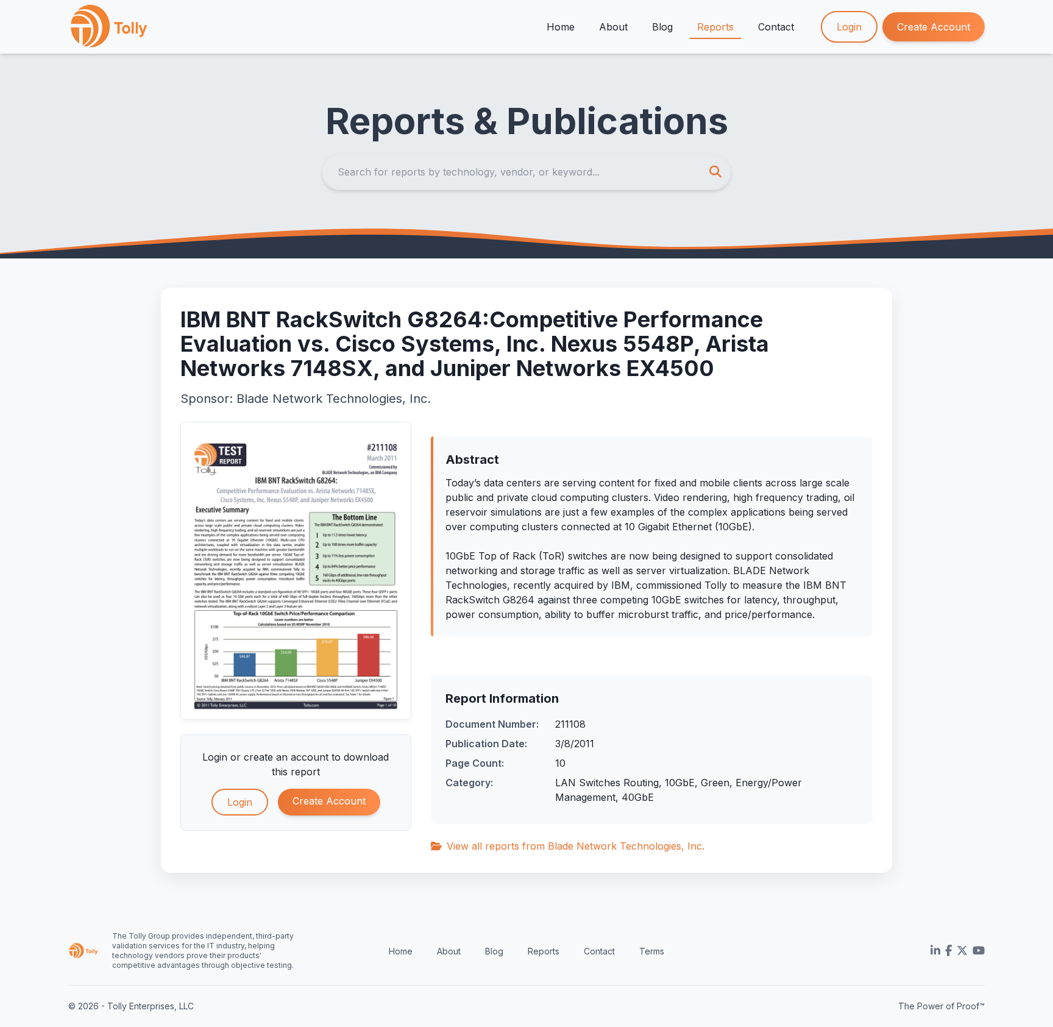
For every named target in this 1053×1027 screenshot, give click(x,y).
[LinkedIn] (935, 950)
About (613, 27)
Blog (662, 27)
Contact (776, 27)
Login (849, 27)
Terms (651, 951)
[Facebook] (948, 950)
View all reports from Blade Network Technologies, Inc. (575, 846)
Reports (715, 27)
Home (561, 27)
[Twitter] (962, 950)
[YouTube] (979, 950)
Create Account (933, 27)
